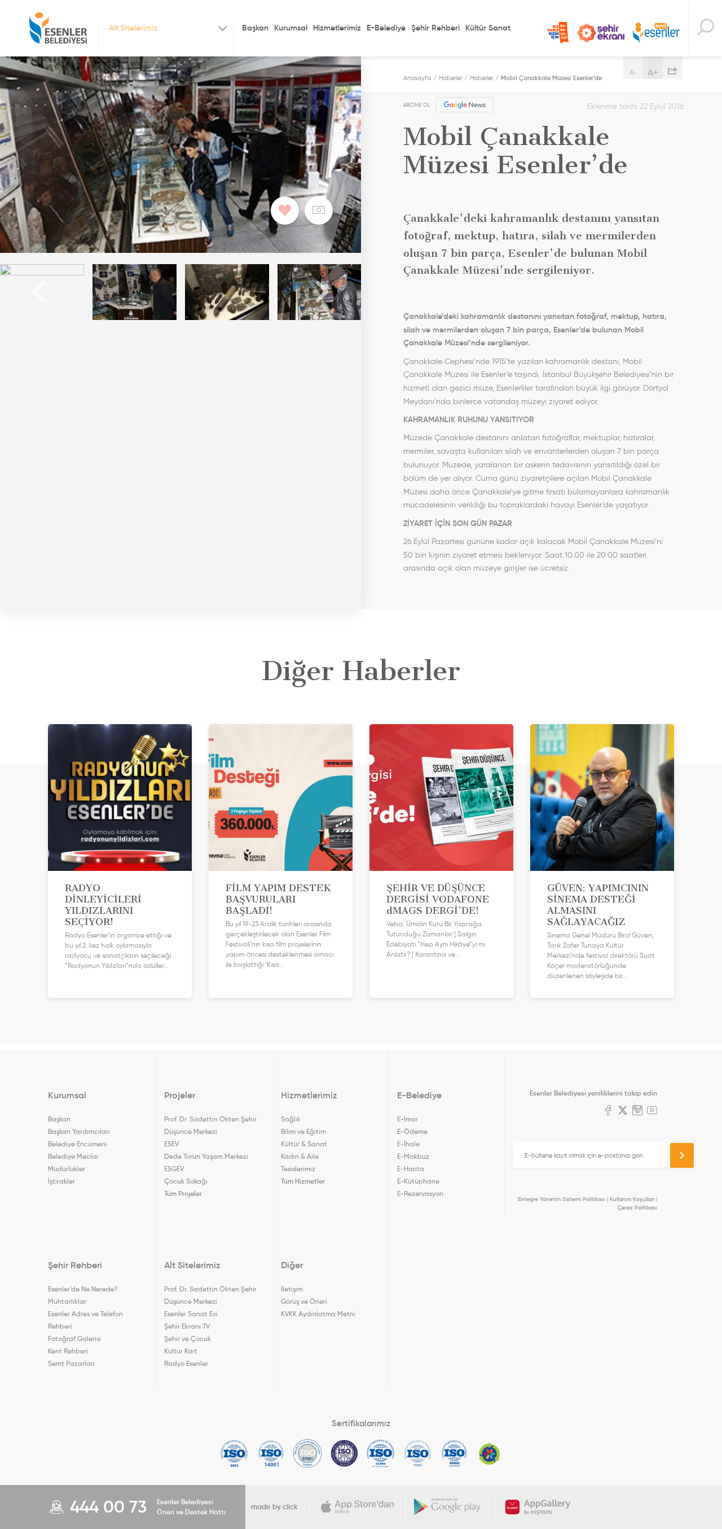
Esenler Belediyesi (58, 28)
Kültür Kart (180, 1351)
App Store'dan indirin (357, 1507)
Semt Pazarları (71, 1363)
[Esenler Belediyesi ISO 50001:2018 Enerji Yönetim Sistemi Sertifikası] (454, 1453)
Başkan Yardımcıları (79, 1131)
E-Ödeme (412, 1131)
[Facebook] (608, 1111)
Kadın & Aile (300, 1156)
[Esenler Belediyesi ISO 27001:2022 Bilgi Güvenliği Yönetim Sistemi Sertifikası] (307, 1453)
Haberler (450, 78)
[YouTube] (652, 1111)
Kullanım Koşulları (632, 1199)
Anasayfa (417, 78)
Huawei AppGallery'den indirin (538, 1507)
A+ (653, 72)
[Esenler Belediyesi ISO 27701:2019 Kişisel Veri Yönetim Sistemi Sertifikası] (344, 1453)
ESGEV (174, 1168)
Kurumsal (290, 28)
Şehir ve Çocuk (187, 1338)
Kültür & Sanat (304, 1144)
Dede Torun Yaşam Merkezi (206, 1156)
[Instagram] (637, 1111)
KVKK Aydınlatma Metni (318, 1313)
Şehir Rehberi (435, 28)
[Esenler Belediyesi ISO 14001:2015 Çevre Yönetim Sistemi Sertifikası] (271, 1453)
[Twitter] (623, 1111)
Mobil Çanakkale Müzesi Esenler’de (551, 78)
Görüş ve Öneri (304, 1301)
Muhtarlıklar (67, 1301)
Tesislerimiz (298, 1168)
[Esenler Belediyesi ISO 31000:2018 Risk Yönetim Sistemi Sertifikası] (381, 1453)
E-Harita (410, 1168)
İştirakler (61, 1181)
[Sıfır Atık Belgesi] (490, 1453)
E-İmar (407, 1119)
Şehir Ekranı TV (600, 33)
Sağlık (291, 1119)
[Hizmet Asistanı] (705, 28)
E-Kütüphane (418, 1181)
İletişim (292, 1289)
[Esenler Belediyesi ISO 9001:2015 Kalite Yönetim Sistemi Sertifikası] (234, 1453)
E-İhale (408, 1144)
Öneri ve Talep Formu (558, 32)
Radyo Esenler (656, 33)
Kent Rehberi (68, 1351)
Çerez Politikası (637, 1207)
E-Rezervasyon (420, 1193)
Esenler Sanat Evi (191, 1313)
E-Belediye (386, 28)
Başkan (255, 28)
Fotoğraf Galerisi (74, 1338)
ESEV (171, 1144)
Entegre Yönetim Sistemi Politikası (561, 1199)
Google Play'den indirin (448, 1507)
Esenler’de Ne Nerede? (82, 1289)
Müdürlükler (66, 1168)
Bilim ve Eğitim (303, 1131)
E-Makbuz (413, 1156)
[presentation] (39, 292)
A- (633, 72)
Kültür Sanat (487, 28)
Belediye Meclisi (73, 1156)
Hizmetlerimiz (337, 28)
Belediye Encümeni (77, 1144)
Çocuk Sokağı (186, 1181)
